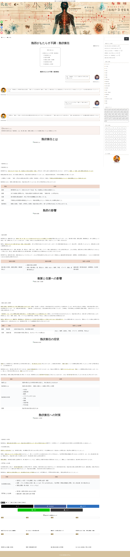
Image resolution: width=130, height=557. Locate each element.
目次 (48, 50)
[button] (67, 510)
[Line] (1, 22)
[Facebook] (1, 27)
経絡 (21, 502)
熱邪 (17, 502)
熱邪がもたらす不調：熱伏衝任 (50, 53)
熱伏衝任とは (47, 55)
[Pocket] (1, 32)
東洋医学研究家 (117, 162)
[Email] (1, 30)
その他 (3, 502)
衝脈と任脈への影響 (49, 59)
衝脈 (24, 502)
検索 (126, 38)
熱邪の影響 (47, 57)
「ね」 (8, 502)
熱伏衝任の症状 (48, 61)
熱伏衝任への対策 (48, 64)
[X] (1, 24)
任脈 (13, 502)
